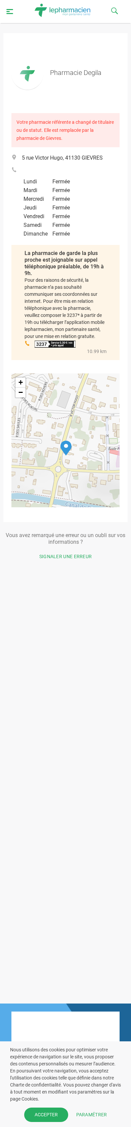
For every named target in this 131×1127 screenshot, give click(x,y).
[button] (66, 448)
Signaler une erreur (65, 556)
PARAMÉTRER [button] (91, 1114)
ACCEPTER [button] (46, 1114)
